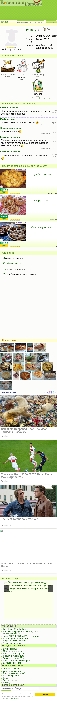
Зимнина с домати (12, 671)
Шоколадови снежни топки (15, 638)
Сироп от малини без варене (17, 660)
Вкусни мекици (10, 649)
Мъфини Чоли (7, 119)
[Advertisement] (27, 10)
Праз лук (7, 682)
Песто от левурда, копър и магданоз (20, 631)
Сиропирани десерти (16, 583)
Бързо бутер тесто (12, 634)
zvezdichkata (52, 193)
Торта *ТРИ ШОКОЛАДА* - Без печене (21, 636)
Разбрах (45, 694)
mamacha (53, 219)
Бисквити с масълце (11, 137)
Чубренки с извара (12, 643)
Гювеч (6, 678)
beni (55, 246)
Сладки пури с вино (10, 128)
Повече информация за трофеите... (44, 98)
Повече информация (12, 698)
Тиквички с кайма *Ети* (14, 658)
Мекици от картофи (12, 651)
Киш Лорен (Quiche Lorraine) (17, 629)
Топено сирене (10, 680)
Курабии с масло (9, 107)
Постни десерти (30, 588)
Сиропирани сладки (38, 583)
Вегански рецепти (32, 585)
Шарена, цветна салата (14, 641)
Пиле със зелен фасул (14, 653)
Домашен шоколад (12, 663)
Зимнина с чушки (11, 668)
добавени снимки (13, 263)
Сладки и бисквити (13, 585)
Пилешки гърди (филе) (14, 673)
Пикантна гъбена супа (13, 656)
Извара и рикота (11, 675)
